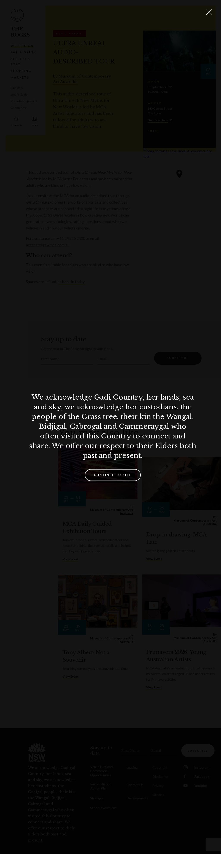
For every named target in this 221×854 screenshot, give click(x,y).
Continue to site (113, 475)
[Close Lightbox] (209, 12)
